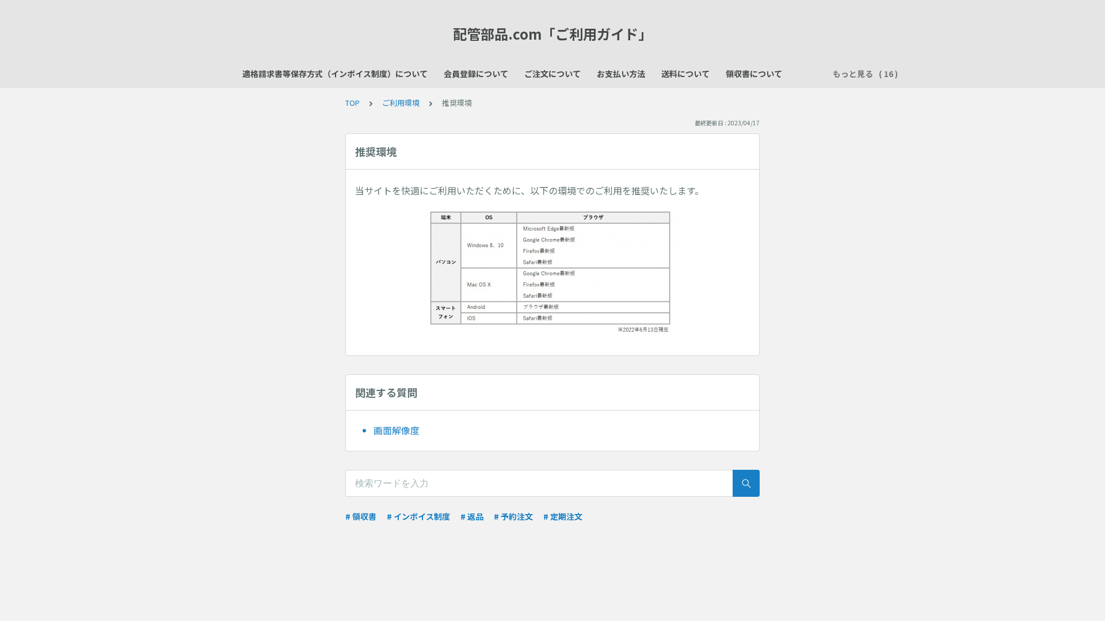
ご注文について (552, 73)
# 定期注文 (562, 516)
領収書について (754, 73)
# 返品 (471, 516)
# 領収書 (360, 516)
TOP (352, 102)
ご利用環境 (401, 102)
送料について (685, 73)
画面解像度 (397, 430)
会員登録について (476, 73)
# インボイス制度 (418, 516)
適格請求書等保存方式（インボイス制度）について (335, 73)
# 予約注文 (513, 516)
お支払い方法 (621, 73)
